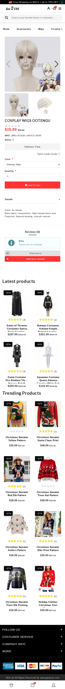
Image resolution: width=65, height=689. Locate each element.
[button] (56, 64)
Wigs (41, 29)
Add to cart (34, 185)
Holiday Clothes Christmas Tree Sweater (48, 605)
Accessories (24, 29)
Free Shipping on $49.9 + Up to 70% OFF (35, 2)
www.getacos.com (49, 677)
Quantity (9, 171)
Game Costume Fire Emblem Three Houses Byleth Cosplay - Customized (17, 383)
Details (9, 199)
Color (8, 159)
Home (6, 29)
